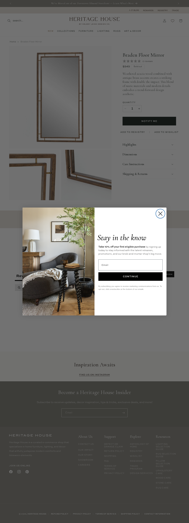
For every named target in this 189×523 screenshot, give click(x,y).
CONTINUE (130, 276)
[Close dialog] (160, 213)
